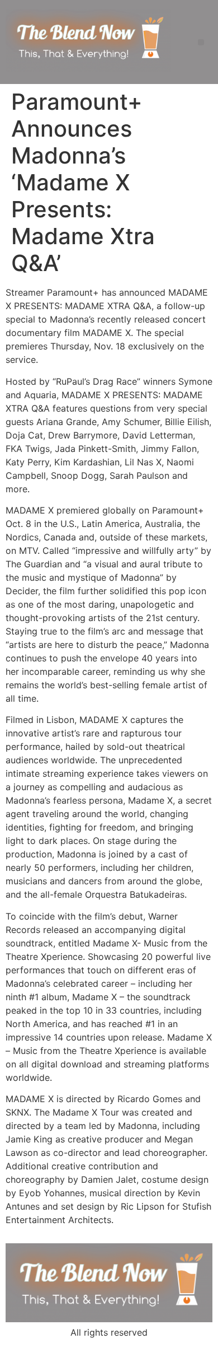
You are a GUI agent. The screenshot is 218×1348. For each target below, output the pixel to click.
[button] (201, 42)
